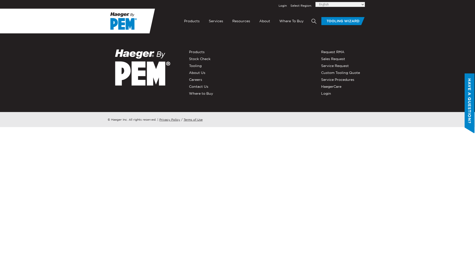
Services (216, 21)
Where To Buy (291, 21)
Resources (241, 21)
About (264, 21)
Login (283, 5)
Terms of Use (193, 119)
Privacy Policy (169, 119)
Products (192, 21)
